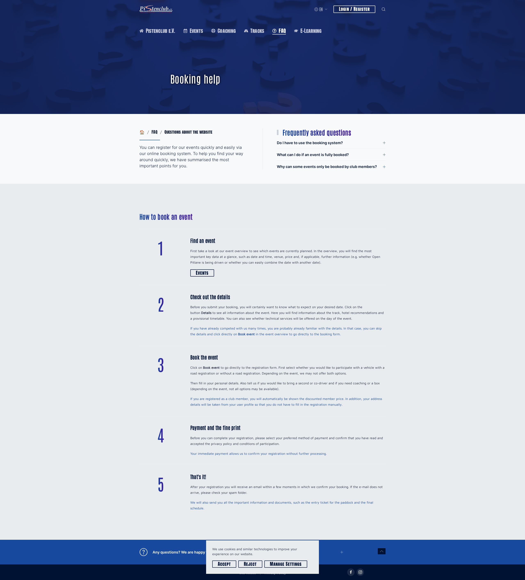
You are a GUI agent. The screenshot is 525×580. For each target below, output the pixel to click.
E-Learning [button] (311, 30)
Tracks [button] (257, 30)
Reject (250, 564)
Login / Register (354, 9)
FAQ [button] (282, 30)
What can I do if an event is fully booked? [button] (313, 155)
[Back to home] (155, 9)
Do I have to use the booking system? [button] (310, 143)
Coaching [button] (227, 30)
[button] (320, 9)
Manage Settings (286, 564)
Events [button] (196, 30)
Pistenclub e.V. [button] (160, 30)
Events (202, 273)
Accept (224, 564)
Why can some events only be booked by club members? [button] (327, 166)
